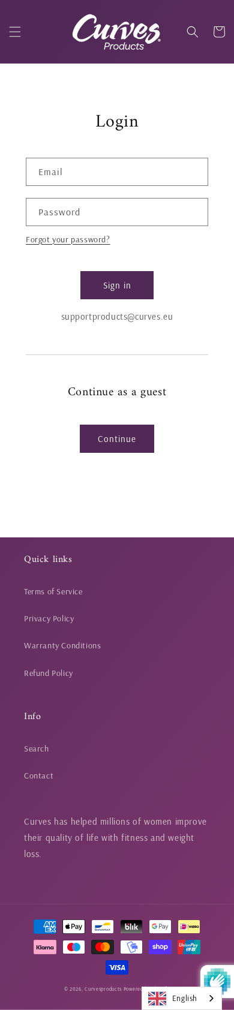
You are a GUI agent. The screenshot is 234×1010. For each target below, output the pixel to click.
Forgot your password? (68, 239)
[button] (15, 32)
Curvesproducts (103, 989)
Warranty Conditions (62, 645)
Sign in (117, 285)
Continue (117, 438)
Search (36, 748)
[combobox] (182, 998)
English (184, 998)
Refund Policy (48, 673)
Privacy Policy (49, 618)
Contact (38, 775)
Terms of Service (53, 591)
